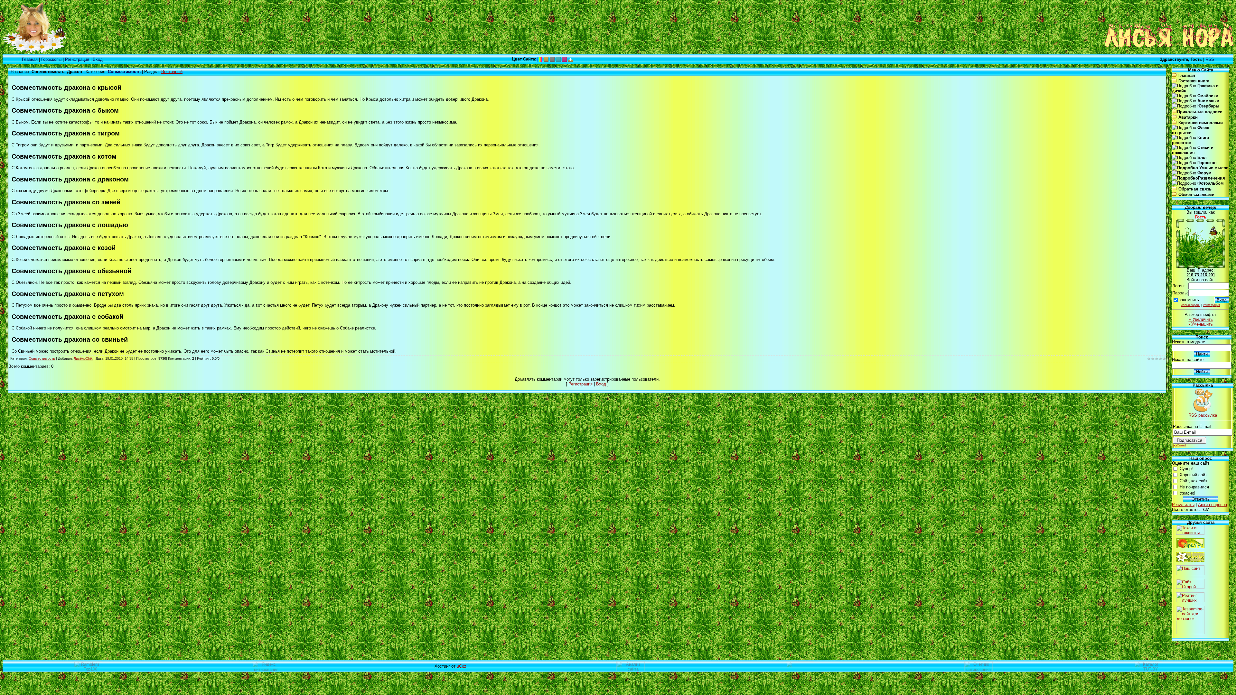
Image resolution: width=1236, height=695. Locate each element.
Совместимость (42, 358)
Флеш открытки (1190, 130)
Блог (1202, 157)
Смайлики (1207, 95)
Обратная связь (1195, 189)
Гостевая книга (1193, 81)
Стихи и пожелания (1192, 150)
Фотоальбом (1210, 183)
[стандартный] (540, 59)
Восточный (172, 71)
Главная (30, 59)
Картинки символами (1200, 122)
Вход (98, 59)
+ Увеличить (1201, 319)
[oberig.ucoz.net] (1190, 560)
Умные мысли (1213, 167)
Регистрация (77, 59)
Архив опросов (1212, 504)
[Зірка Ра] (1190, 546)
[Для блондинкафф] (564, 59)
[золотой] (546, 59)
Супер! (1186, 468)
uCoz (461, 666)
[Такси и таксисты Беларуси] (1190, 533)
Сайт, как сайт (1193, 480)
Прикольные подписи (1199, 111)
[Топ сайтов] (1190, 600)
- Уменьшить (1201, 324)
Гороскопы (51, 59)
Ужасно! (1187, 493)
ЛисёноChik (83, 358)
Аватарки (1188, 117)
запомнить (1189, 299)
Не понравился (1194, 487)
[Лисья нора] (35, 52)
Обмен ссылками (1196, 194)
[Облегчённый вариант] (570, 59)
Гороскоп (1207, 162)
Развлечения (1211, 178)
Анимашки (1208, 100)
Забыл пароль (1190, 305)
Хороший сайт (1193, 474)
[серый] (552, 59)
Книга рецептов (1190, 140)
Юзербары (1208, 106)
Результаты (1183, 504)
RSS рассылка (1202, 415)
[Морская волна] (558, 59)
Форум (1204, 173)
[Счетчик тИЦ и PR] (630, 669)
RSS (1209, 59)
